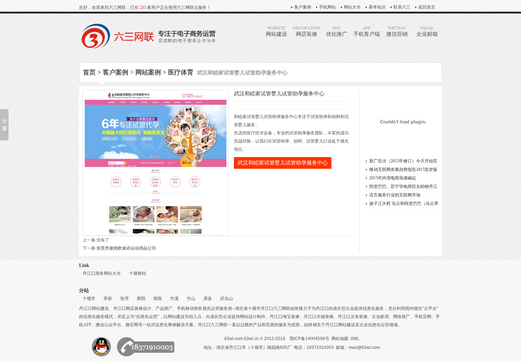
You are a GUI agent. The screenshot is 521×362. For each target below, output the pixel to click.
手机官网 (422, 316)
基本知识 (377, 7)
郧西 (157, 298)
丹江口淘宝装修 (284, 316)
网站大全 (352, 7)
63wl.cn (251, 338)
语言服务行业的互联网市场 (394, 195)
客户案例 (302, 7)
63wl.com (233, 338)
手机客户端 (366, 31)
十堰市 (89, 298)
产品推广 (164, 308)
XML (355, 338)
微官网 (131, 324)
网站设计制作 (252, 316)
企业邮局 (380, 316)
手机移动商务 (189, 308)
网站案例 (148, 72)
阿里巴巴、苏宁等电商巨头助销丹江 (403, 186)
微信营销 (397, 31)
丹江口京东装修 (353, 316)
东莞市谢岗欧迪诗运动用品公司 (126, 248)
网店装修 (306, 31)
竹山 (191, 298)
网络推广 (401, 316)
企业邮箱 (427, 31)
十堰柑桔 (137, 273)
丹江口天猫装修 (319, 316)
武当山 (226, 298)
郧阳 (141, 298)
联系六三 (401, 7)
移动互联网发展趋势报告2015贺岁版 (403, 169)
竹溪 (174, 298)
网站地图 (339, 338)
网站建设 (276, 31)
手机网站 (327, 7)
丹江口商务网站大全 (102, 273)
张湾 (124, 298)
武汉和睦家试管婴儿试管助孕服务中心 (282, 163)
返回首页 (426, 7)
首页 (89, 72)
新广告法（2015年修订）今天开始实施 (403, 161)
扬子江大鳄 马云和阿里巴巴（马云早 (403, 203)
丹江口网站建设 (94, 308)
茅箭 (107, 298)
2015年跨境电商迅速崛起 (392, 178)
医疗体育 (181, 72)
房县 (207, 298)
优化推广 (336, 31)
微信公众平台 (108, 324)
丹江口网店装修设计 (132, 308)
